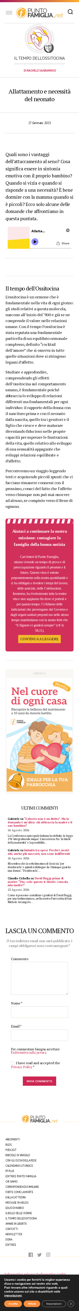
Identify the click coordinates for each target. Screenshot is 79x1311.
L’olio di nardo (14, 1208)
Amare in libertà (16, 1224)
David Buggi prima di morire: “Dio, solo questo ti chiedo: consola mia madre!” (38, 881)
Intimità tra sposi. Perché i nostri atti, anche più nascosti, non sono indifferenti (39, 852)
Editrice (10, 1245)
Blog (8, 1145)
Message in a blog (16, 1203)
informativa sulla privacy (29, 1052)
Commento (19, 959)
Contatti (11, 1229)
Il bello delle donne (18, 1213)
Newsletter (13, 1234)
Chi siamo (11, 1181)
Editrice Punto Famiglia (20, 1176)
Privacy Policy (22, 1066)
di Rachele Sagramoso (40, 70)
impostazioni (13, 1296)
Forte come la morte (19, 1192)
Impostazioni (53, 1304)
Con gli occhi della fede (21, 1160)
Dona (8, 1239)
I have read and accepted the (35, 1065)
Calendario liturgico (19, 1166)
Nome (16, 1003)
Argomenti (12, 1139)
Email (16, 1026)
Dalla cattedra (15, 1197)
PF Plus (9, 1171)
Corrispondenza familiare (22, 1187)
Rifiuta (32, 1304)
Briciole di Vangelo (17, 1155)
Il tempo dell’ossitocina (39, 58)
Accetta (13, 1304)
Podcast (11, 1150)
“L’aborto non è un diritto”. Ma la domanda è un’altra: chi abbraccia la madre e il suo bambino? (40, 822)
